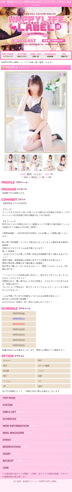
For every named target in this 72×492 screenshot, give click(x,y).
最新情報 (20, 426)
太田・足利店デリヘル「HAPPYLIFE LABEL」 (38, 481)
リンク (9, 468)
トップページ (15, 398)
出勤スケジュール (18, 419)
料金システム (14, 405)
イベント (11, 440)
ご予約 (15, 447)
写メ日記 (11, 454)
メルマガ (18, 433)
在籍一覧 (14, 412)
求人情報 (12, 461)
